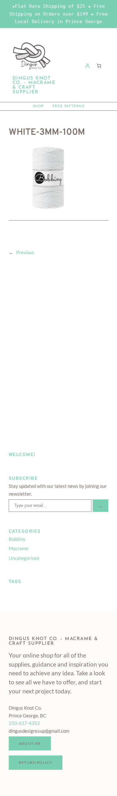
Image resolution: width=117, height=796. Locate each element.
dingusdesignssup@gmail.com (39, 731)
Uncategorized (24, 558)
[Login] (87, 65)
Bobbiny (17, 539)
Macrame (18, 548)
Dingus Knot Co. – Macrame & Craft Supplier (34, 85)
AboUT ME (30, 743)
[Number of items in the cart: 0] (99, 65)
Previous (25, 252)
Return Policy (35, 762)
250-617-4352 (24, 723)
